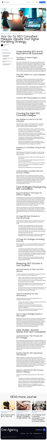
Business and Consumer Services (6, 33)
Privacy (39, 436)
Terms (42, 436)
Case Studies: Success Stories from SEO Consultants (7, 64)
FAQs (31, 433)
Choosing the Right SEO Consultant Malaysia (6, 56)
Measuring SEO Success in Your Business (7, 61)
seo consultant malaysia (37, 91)
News (28, 433)
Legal (44, 436)
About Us (35, 436)
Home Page (23, 433)
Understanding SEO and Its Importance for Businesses (7, 53)
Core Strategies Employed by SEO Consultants (8, 58)
